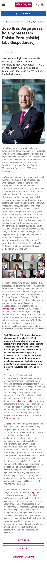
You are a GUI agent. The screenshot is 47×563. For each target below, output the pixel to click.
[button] (37, 4)
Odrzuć (23, 548)
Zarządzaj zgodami (28, 558)
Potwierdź (23, 540)
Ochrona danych (11, 418)
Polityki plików (23, 401)
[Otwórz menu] (3, 4)
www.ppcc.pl (8, 309)
